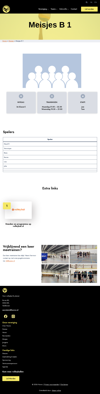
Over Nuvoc (6, 326)
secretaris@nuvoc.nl (10, 310)
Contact (74, 9)
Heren (4, 332)
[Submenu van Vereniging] (43, 9)
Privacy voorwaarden (51, 384)
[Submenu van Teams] (54, 9)
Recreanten (6, 336)
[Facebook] (5, 316)
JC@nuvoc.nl (10, 261)
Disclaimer (64, 384)
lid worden (10, 378)
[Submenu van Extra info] (64, 9)
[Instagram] (13, 316)
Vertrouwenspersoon (9, 363)
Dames (4, 329)
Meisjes (11, 41)
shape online (56, 390)
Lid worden (89, 9)
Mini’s (4, 346)
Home (4, 41)
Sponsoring (6, 360)
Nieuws (5, 353)
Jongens (5, 342)
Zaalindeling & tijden (9, 357)
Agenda (5, 367)
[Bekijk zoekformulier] (86, 2)
